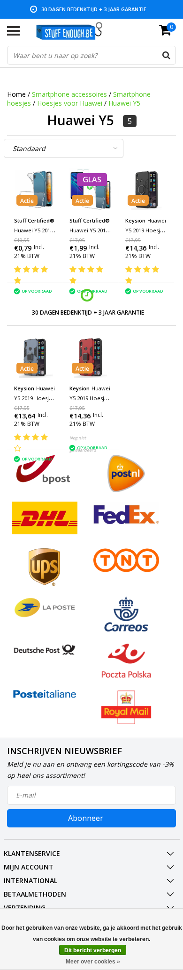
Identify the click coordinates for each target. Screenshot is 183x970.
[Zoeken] (166, 55)
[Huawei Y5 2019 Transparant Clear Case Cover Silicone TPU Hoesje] (35, 189)
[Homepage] (74, 31)
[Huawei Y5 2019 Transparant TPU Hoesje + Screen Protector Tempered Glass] (90, 189)
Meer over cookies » (93, 961)
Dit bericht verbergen (92, 950)
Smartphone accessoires (69, 94)
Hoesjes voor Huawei (69, 103)
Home (16, 94)
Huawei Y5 (124, 103)
